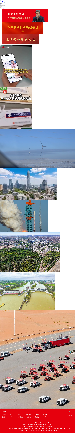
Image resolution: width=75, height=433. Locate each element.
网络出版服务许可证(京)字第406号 (63, 428)
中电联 (11, 416)
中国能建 (36, 416)
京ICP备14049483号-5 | (40, 430)
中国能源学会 (4, 417)
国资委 (11, 414)
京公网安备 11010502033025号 (51, 430)
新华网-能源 (20, 417)
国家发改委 (3, 414)
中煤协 (19, 416)
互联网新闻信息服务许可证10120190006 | (13, 428)
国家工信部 (20, 414)
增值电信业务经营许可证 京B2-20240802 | (29, 428)
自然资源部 (28, 414)
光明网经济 (37, 417)
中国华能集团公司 (29, 416)
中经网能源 (28, 417)
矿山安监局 (3, 416)
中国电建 (44, 416)
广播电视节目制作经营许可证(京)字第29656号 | (47, 428)
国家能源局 (45, 414)
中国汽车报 (12, 417)
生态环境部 (37, 414)
